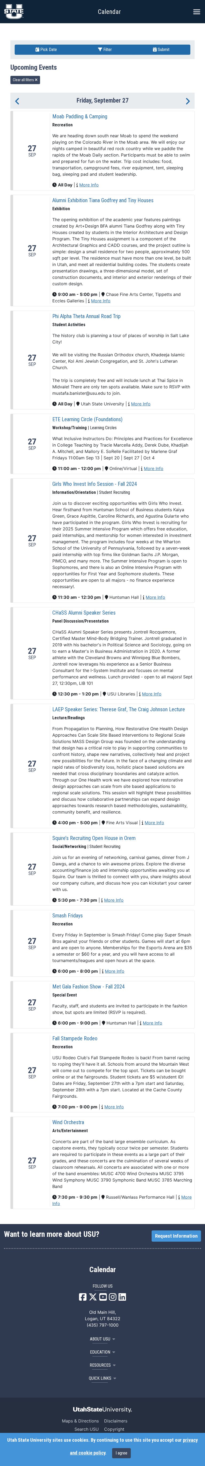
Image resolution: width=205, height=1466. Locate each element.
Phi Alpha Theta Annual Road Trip (86, 316)
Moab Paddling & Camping (79, 116)
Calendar (102, 1269)
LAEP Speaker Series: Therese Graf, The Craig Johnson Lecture (118, 709)
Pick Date (48, 49)
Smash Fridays (67, 915)
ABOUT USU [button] (100, 1339)
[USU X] (93, 1298)
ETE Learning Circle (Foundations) (87, 419)
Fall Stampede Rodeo (74, 1038)
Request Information (176, 1236)
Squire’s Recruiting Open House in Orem (94, 838)
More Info (89, 184)
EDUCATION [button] (100, 1352)
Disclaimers (115, 1421)
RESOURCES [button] (100, 1365)
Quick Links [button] (100, 1378)
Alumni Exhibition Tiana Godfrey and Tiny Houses (102, 200)
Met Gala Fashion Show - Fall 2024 (88, 986)
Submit (163, 49)
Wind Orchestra (68, 1122)
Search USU (86, 1429)
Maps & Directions (80, 1421)
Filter (107, 49)
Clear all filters (24, 80)
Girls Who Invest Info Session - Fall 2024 (94, 484)
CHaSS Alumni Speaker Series (84, 612)
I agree (121, 1453)
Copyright (114, 1429)
